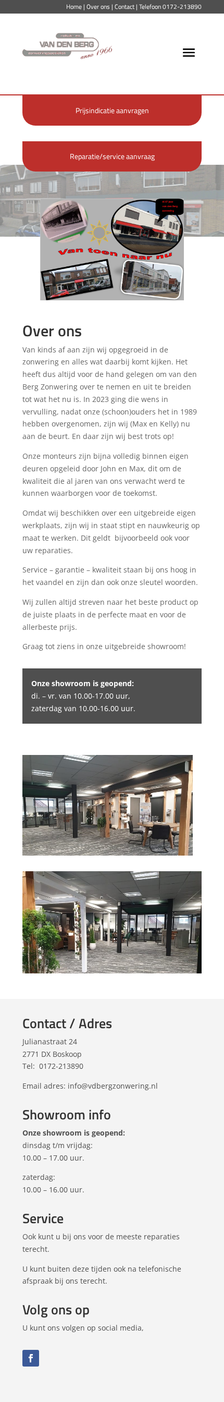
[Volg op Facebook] (30, 1358)
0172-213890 (182, 6)
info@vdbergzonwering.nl (113, 1086)
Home (74, 6)
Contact (124, 6)
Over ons (98, 6)
